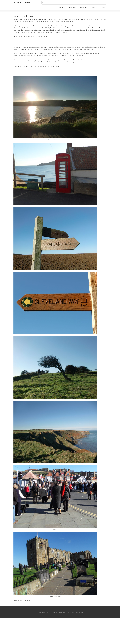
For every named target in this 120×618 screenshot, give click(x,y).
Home (36, 612)
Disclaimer (71, 612)
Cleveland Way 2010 (25, 600)
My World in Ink (22, 2)
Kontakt (41, 612)
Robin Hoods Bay (23, 16)
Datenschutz (63, 612)
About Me (48, 612)
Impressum (55, 612)
